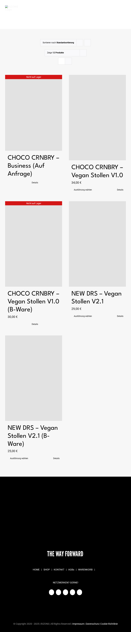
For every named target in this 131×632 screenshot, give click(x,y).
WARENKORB (85, 569)
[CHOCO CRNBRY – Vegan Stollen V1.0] (97, 117)
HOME (36, 569)
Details (35, 182)
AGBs (71, 569)
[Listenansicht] (68, 61)
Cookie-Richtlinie (109, 623)
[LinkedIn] (65, 592)
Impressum (78, 623)
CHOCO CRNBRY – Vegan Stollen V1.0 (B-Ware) (33, 302)
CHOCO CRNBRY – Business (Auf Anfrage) (33, 166)
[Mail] (72, 592)
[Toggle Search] (113, 14)
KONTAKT (59, 569)
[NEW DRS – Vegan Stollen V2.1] (97, 244)
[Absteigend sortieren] (87, 42)
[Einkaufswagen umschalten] (105, 15)
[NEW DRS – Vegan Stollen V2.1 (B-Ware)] (33, 378)
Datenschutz (92, 623)
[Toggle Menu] (123, 14)
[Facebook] (51, 592)
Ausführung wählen (83, 190)
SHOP (46, 569)
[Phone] (79, 592)
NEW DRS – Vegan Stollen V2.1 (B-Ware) (33, 436)
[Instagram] (58, 592)
